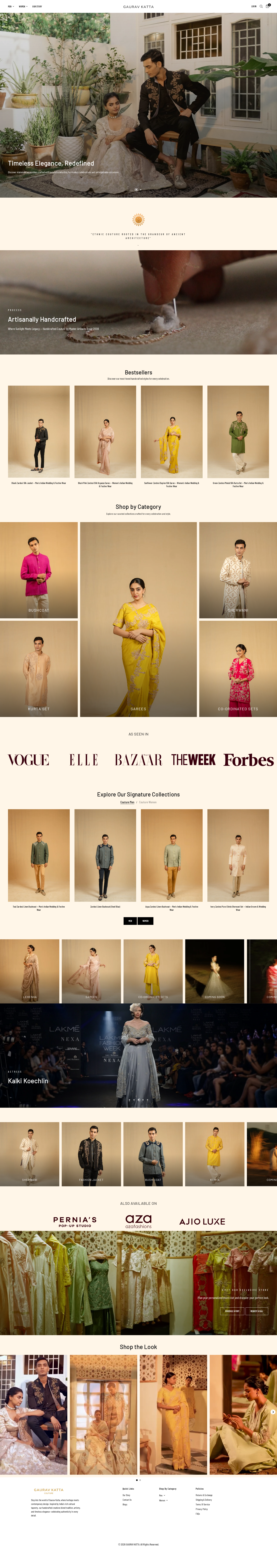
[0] (266, 6)
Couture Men (127, 802)
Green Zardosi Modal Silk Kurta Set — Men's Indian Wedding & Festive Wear (238, 485)
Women (22, 6)
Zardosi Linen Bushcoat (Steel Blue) (105, 906)
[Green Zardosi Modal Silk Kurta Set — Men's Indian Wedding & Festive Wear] (238, 432)
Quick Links (128, 1489)
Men (10, 6)
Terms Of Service (203, 1504)
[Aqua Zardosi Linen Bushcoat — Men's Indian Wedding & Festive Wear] (172, 855)
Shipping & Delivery (204, 1499)
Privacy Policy (202, 1509)
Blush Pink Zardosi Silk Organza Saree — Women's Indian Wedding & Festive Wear (105, 485)
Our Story (37, 6)
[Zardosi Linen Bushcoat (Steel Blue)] (105, 855)
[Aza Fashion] (138, 1221)
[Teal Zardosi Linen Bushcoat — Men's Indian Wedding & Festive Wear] (39, 855)
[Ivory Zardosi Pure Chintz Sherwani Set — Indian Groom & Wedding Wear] (238, 855)
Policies (200, 1489)
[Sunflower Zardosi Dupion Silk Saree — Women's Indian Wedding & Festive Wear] (172, 432)
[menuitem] (12, 6)
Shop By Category (167, 1489)
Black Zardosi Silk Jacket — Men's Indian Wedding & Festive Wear (39, 483)
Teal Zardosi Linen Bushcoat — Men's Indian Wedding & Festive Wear (39, 908)
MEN (130, 921)
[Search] (261, 6)
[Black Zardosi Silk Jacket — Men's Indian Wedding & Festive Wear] (39, 432)
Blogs (125, 1504)
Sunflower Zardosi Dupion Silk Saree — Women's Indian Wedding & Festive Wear (171, 485)
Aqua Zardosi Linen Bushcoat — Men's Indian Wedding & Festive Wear (171, 908)
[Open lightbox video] (33, 1415)
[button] (232, 1311)
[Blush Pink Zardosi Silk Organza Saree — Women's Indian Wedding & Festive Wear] (105, 432)
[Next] (273, 1412)
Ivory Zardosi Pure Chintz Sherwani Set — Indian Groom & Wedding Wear (238, 908)
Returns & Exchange (204, 1495)
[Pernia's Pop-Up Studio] (75, 1221)
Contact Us (127, 1499)
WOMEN (145, 921)
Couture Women (148, 802)
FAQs (198, 1513)
